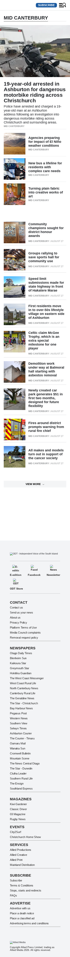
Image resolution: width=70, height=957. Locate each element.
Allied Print (16, 859)
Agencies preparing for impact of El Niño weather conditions (44, 141)
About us (15, 617)
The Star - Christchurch (24, 703)
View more (33, 484)
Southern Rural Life (21, 778)
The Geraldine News (22, 698)
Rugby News (18, 819)
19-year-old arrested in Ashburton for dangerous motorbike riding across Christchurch (35, 92)
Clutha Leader (18, 773)
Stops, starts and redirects (25, 890)
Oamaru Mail (17, 743)
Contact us (16, 607)
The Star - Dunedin (21, 768)
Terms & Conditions (21, 885)
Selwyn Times (18, 728)
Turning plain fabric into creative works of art (45, 192)
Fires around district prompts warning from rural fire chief (46, 427)
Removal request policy (24, 637)
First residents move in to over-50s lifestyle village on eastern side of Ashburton (46, 312)
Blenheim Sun (18, 658)
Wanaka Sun (17, 748)
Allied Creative (18, 854)
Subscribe (46, 5)
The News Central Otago (25, 763)
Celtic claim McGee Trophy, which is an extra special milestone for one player (43, 340)
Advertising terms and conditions (29, 923)
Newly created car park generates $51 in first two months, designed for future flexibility (45, 398)
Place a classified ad (22, 918)
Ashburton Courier (21, 733)
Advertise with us (20, 908)
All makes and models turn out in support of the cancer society (46, 454)
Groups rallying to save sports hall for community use (43, 257)
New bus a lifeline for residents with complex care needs (45, 167)
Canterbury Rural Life (22, 693)
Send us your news (21, 612)
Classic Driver (18, 809)
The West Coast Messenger (26, 678)
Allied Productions (20, 849)
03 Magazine (17, 814)
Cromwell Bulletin (20, 753)
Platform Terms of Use (23, 627)
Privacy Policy (18, 622)
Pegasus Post (18, 713)
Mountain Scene (19, 758)
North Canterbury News (24, 688)
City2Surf (15, 832)
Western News (19, 718)
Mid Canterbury (14, 126)
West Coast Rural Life (23, 683)
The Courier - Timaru (22, 738)
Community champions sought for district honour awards (46, 230)
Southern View (18, 723)
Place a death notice (22, 913)
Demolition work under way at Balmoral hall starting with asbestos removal (46, 369)
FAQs (13, 895)
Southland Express (21, 788)
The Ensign (17, 783)
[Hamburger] (62, 5)
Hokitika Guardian (20, 673)
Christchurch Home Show (25, 837)
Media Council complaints (25, 632)
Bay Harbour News (21, 708)
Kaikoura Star (18, 663)
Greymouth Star (19, 668)
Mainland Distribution (22, 864)
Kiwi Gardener (18, 804)
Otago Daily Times (21, 653)
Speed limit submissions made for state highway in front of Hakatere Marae (46, 284)
